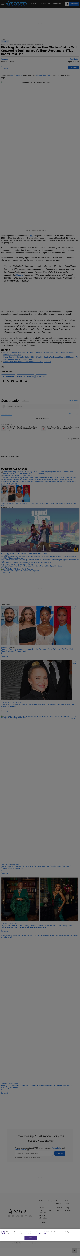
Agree (30, 1238)
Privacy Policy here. (45, 1234)
